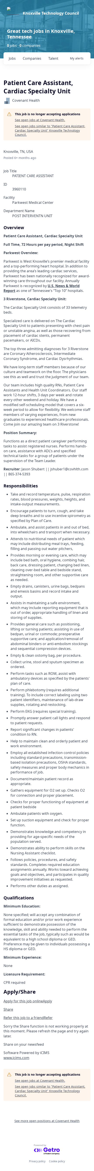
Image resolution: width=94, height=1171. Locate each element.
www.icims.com (16, 1057)
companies (32, 58)
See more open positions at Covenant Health (47, 1121)
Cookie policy (57, 1161)
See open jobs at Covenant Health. (40, 120)
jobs (12, 58)
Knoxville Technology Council (51, 13)
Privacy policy (37, 1161)
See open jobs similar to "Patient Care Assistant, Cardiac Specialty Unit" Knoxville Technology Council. (50, 130)
